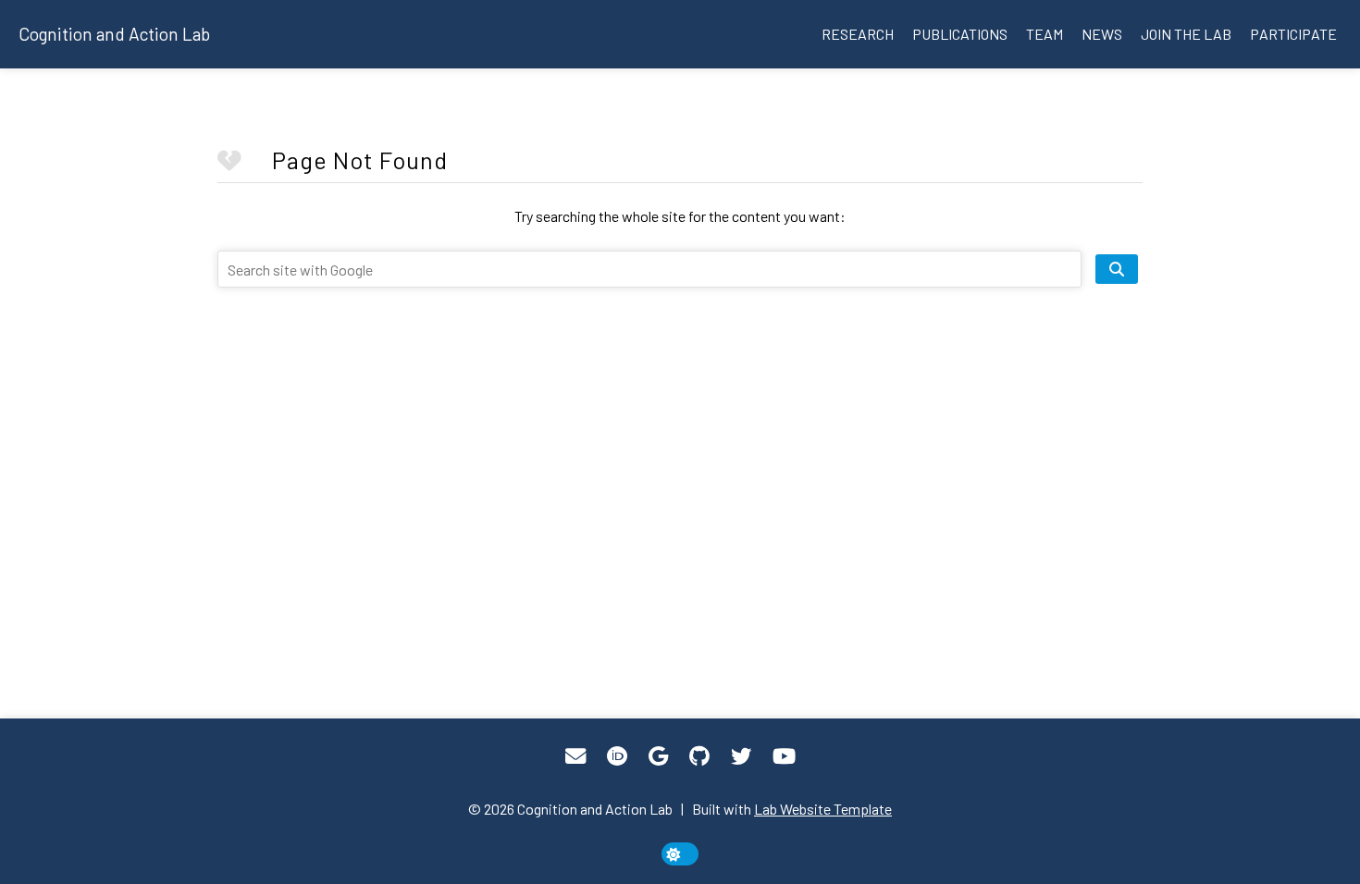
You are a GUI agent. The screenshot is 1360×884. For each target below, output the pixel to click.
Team (1044, 34)
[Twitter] (741, 756)
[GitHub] (699, 756)
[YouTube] (784, 756)
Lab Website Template (823, 808)
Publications (960, 34)
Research (858, 34)
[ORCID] (617, 756)
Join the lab (1186, 34)
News (1102, 34)
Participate (1293, 34)
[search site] (1116, 269)
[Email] (575, 756)
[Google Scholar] (658, 756)
